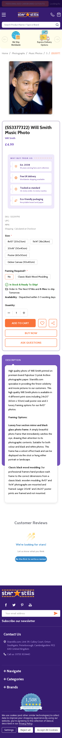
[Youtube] (30, 605)
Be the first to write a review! (31, 559)
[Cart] (59, 14)
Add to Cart (20, 323)
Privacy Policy (25, 723)
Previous (5, 39)
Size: (8, 235)
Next (57, 39)
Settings (9, 730)
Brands (12, 687)
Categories (15, 679)
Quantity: (10, 305)
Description (13, 360)
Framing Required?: (16, 270)
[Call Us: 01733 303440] (53, 14)
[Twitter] (14, 605)
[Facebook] (6, 605)
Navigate (14, 671)
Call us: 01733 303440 (18, 654)
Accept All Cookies (47, 730)
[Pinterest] (22, 605)
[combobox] (31, 25)
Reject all (25, 730)
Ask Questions (31, 342)
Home (5, 53)
